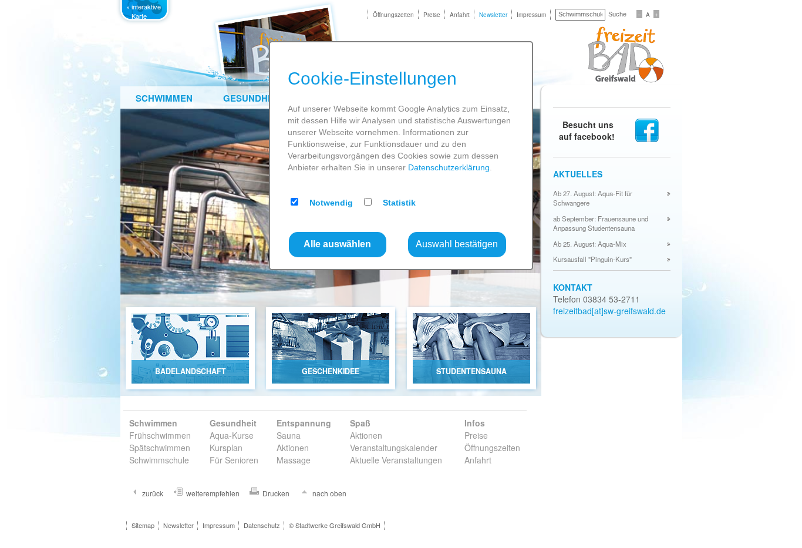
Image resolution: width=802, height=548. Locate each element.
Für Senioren (234, 460)
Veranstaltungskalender (393, 447)
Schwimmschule (159, 460)
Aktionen (293, 447)
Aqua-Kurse (232, 435)
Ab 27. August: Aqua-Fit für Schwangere (592, 198)
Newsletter (493, 15)
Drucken (275, 493)
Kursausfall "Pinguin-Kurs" (592, 259)
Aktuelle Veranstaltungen (396, 460)
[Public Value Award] (146, 58)
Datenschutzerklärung (449, 167)
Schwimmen (164, 98)
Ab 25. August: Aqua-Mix (589, 243)
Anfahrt (460, 15)
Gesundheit (252, 98)
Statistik (399, 202)
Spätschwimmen (159, 447)
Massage (294, 460)
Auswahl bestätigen (457, 244)
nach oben (329, 493)
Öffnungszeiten (393, 15)
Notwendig (331, 202)
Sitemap (143, 525)
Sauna (289, 435)
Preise (431, 15)
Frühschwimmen (160, 435)
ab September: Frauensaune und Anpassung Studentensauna (600, 223)
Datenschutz (262, 525)
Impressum (531, 15)
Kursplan (226, 447)
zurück (152, 493)
